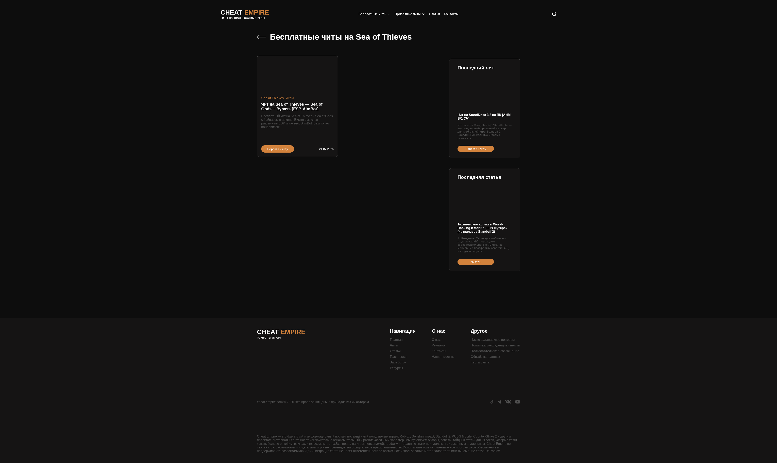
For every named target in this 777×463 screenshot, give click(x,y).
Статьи (434, 14)
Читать (475, 261)
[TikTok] (491, 402)
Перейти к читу (277, 149)
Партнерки (398, 356)
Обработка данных (485, 356)
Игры (290, 98)
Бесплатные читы (372, 14)
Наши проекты (443, 356)
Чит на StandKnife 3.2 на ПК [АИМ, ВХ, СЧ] (484, 116)
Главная (396, 339)
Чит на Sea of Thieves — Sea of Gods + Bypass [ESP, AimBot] (292, 106)
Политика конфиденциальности (495, 345)
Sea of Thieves (272, 98)
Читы (394, 345)
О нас (436, 339)
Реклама (438, 345)
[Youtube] (517, 402)
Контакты (451, 14)
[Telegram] (499, 402)
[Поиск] (554, 14)
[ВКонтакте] (508, 402)
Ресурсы (396, 368)
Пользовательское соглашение (495, 351)
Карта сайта (480, 362)
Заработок (398, 362)
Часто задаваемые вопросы (493, 339)
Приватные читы (408, 14)
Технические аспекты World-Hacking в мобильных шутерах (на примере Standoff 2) (482, 228)
